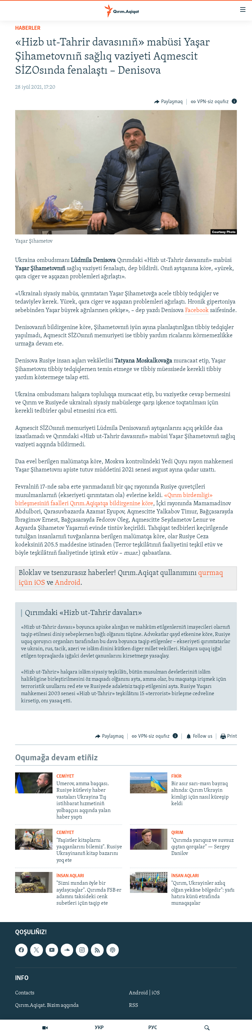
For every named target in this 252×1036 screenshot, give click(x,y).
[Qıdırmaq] (207, 1028)
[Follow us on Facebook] (21, 950)
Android (67, 583)
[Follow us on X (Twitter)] (36, 950)
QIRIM (177, 832)
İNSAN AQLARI (70, 876)
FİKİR (176, 776)
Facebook (197, 311)
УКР (99, 1027)
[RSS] (97, 950)
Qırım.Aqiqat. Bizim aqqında (47, 1005)
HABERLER (27, 28)
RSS (133, 1005)
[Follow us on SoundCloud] (67, 950)
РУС (152, 1027)
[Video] (45, 1028)
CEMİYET (65, 776)
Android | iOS (144, 993)
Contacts (24, 993)
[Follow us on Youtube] (52, 950)
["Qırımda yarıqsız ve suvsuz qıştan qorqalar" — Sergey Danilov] (148, 839)
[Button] (168, 102)
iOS (39, 583)
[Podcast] (112, 950)
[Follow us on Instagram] (82, 950)
